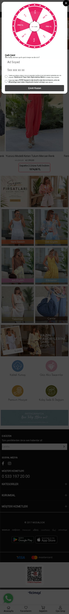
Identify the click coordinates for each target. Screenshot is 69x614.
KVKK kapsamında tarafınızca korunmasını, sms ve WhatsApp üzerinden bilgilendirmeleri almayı (33, 81)
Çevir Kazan (34, 88)
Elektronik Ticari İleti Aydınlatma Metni (29, 77)
